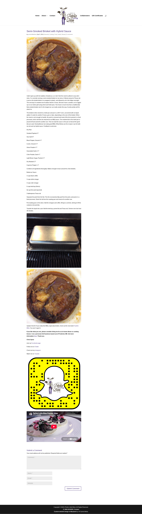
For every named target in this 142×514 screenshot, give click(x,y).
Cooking (51, 34)
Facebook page (36, 343)
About (44, 15)
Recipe (63, 34)
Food (55, 34)
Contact (52, 15)
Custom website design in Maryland (65, 511)
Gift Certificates (97, 15)
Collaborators (85, 15)
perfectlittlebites (32, 34)
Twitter (37, 346)
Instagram (38, 350)
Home (37, 15)
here (35, 336)
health (59, 34)
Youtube (37, 353)
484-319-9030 (69, 509)
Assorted (46, 34)
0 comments (69, 34)
